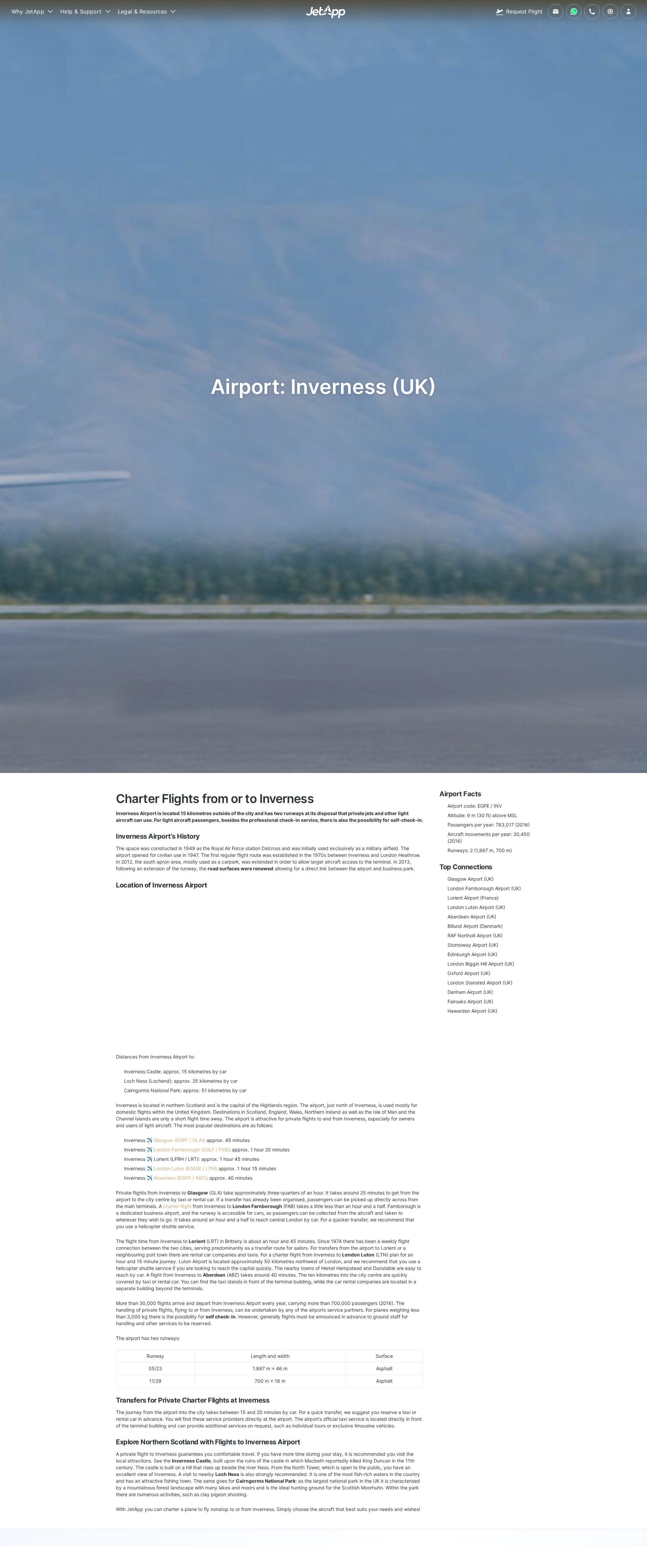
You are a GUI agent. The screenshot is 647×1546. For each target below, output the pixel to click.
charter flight (177, 1206)
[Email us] (555, 11)
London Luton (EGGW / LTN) (185, 1168)
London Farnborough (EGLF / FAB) (191, 1149)
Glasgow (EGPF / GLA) (179, 1140)
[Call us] (592, 11)
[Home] (325, 11)
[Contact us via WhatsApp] (574, 11)
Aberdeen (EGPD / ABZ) (180, 1178)
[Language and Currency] (610, 11)
